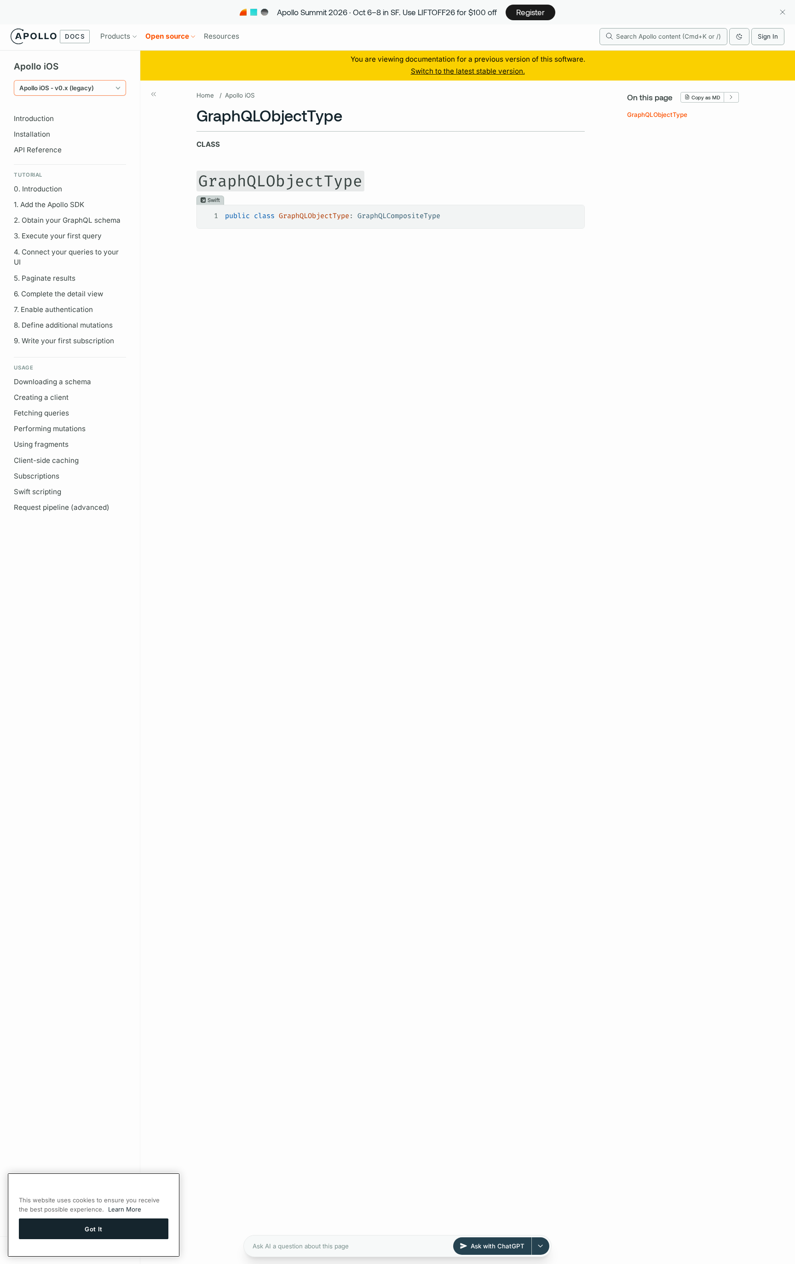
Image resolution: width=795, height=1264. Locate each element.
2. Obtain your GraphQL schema (67, 220)
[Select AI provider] (540, 1246)
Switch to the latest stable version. (468, 71)
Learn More (124, 1209)
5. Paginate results (44, 278)
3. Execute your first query (58, 235)
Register (530, 12)
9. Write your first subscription (64, 340)
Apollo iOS (240, 95)
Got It (94, 1228)
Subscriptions (36, 476)
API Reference (38, 149)
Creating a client (41, 397)
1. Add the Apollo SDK (49, 204)
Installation (32, 134)
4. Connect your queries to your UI (66, 257)
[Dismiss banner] (782, 12)
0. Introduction (38, 189)
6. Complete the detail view (58, 293)
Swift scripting (37, 491)
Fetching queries (41, 413)
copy (571, 212)
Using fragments (41, 444)
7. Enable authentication (53, 309)
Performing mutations (50, 428)
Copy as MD (705, 97)
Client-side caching (46, 460)
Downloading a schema (52, 381)
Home (205, 95)
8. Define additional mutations (63, 325)
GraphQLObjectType (657, 114)
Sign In (768, 36)
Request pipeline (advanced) (61, 507)
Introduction (34, 118)
